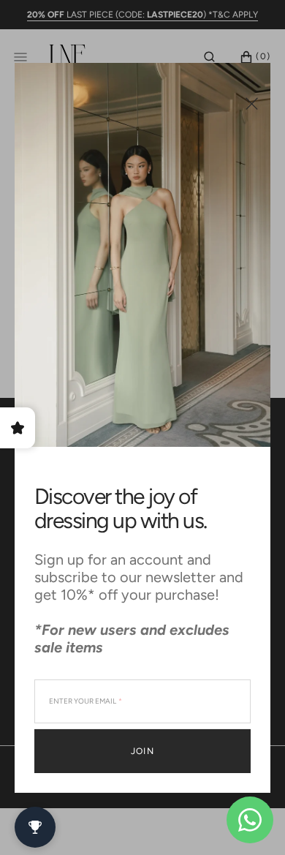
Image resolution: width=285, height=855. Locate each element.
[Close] (251, 102)
